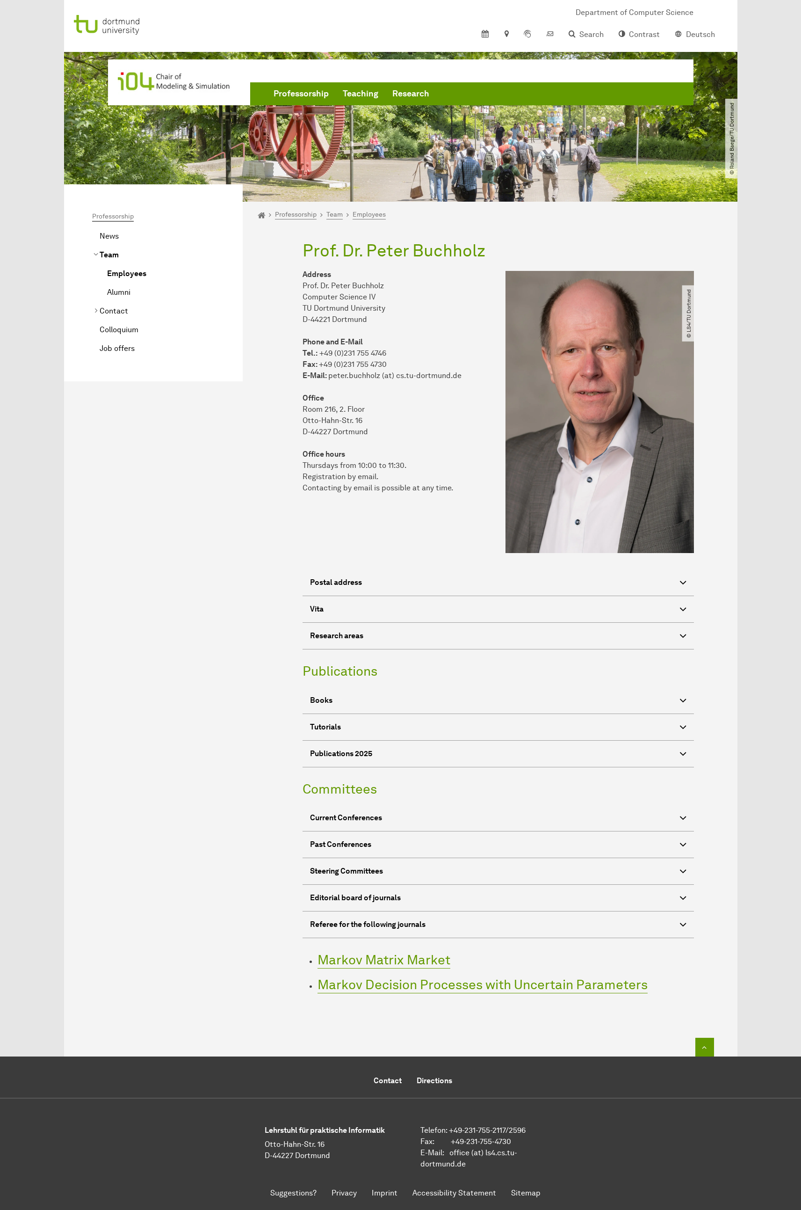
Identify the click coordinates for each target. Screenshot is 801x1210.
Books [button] (321, 700)
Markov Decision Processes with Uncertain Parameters (483, 984)
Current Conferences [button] (346, 817)
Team (109, 254)
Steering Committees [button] (346, 871)
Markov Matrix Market (384, 960)
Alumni (118, 292)
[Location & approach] (506, 34)
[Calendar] (485, 34)
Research (410, 93)
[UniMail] (550, 34)
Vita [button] (317, 609)
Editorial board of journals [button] (355, 897)
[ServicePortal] (527, 34)
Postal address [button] (336, 582)
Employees (126, 273)
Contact (114, 310)
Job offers (117, 348)
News (109, 236)
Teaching (360, 93)
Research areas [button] (336, 635)
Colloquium (119, 329)
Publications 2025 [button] (341, 753)
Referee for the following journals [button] (368, 924)
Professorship (301, 93)
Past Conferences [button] (340, 844)
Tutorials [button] (325, 726)
